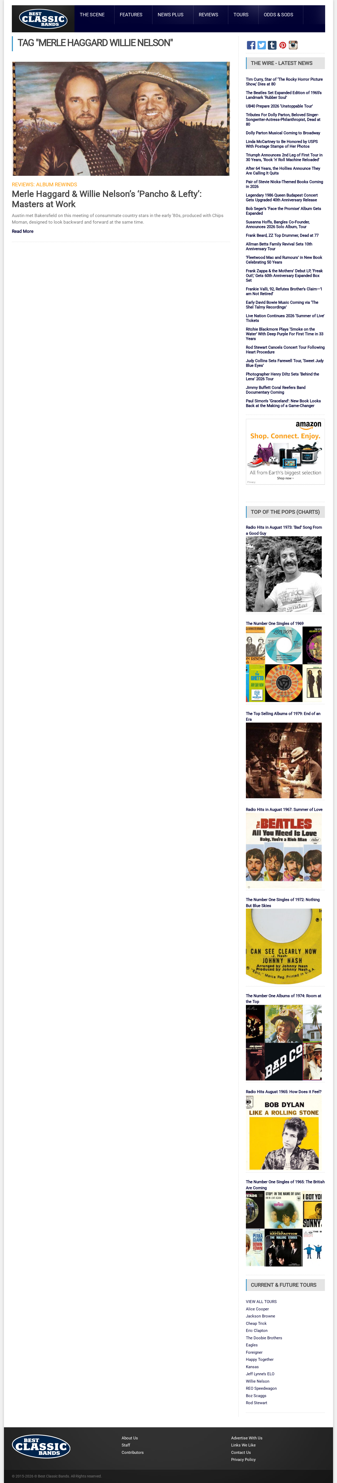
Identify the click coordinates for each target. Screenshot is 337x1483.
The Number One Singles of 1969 (275, 623)
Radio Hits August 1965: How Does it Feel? (283, 1091)
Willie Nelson (257, 1381)
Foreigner (254, 1352)
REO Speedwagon (261, 1388)
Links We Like (243, 1445)
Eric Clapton (256, 1330)
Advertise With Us (246, 1438)
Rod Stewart (256, 1402)
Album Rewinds (56, 185)
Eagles (252, 1345)
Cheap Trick (256, 1323)
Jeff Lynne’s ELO (260, 1374)
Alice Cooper (257, 1309)
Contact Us (241, 1452)
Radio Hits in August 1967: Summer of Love (284, 809)
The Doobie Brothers (264, 1338)
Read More (22, 231)
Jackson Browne (260, 1316)
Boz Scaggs (256, 1395)
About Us (130, 1438)
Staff (126, 1445)
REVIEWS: (23, 185)
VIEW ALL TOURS (261, 1301)
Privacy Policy (243, 1459)
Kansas (252, 1366)
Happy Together (260, 1359)
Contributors (133, 1452)
